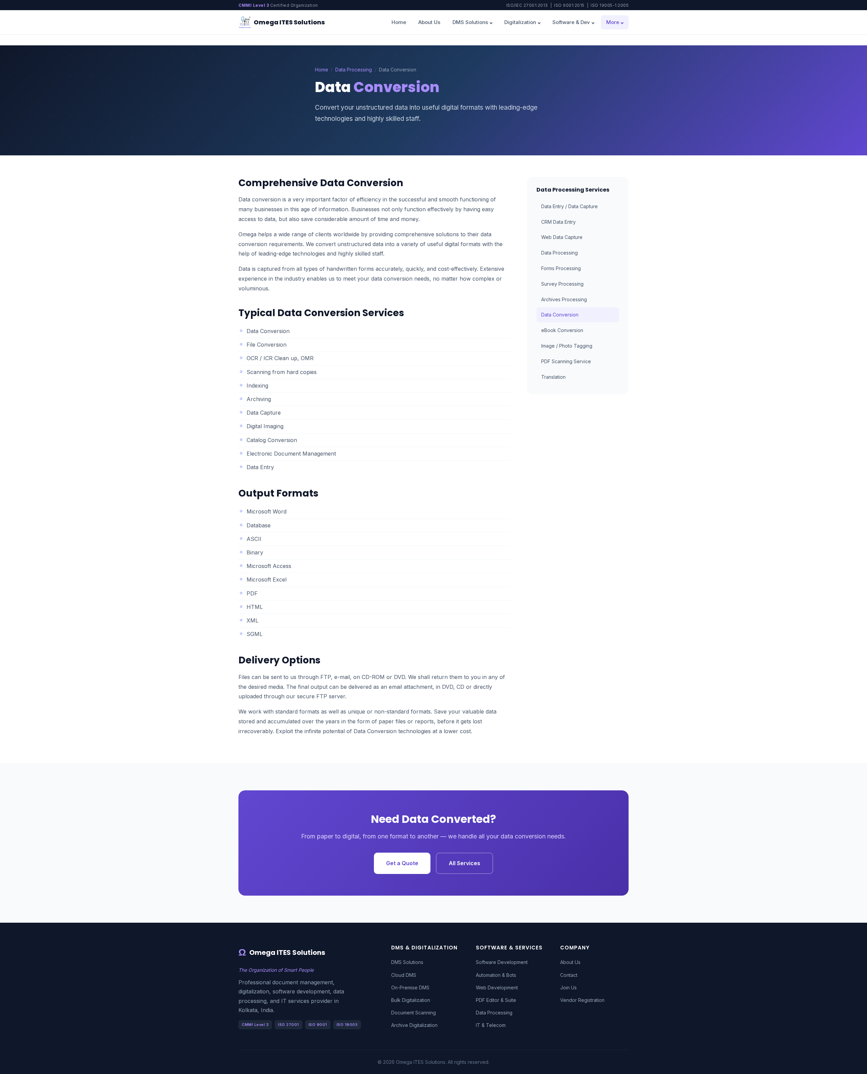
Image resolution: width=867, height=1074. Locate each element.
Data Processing (353, 69)
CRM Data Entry (558, 222)
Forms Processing (561, 268)
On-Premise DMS (410, 987)
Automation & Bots (496, 975)
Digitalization (520, 22)
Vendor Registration (582, 1000)
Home (399, 22)
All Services (464, 863)
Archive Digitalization (414, 1025)
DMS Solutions (470, 22)
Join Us (568, 987)
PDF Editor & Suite (496, 1000)
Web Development (497, 987)
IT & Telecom (491, 1025)
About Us (429, 22)
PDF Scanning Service (566, 361)
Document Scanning (413, 1012)
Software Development (502, 962)
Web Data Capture (562, 237)
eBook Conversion (562, 330)
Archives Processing (564, 299)
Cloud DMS (403, 975)
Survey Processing (562, 284)
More (612, 22)
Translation (553, 377)
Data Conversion (559, 314)
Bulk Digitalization (410, 1000)
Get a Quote (402, 863)
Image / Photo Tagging (566, 346)
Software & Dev (571, 22)
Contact (568, 975)
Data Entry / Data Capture (569, 206)
